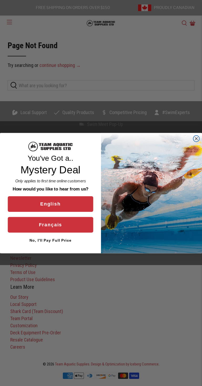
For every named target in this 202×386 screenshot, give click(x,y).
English (50, 204)
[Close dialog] (196, 138)
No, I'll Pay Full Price (50, 240)
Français (50, 224)
